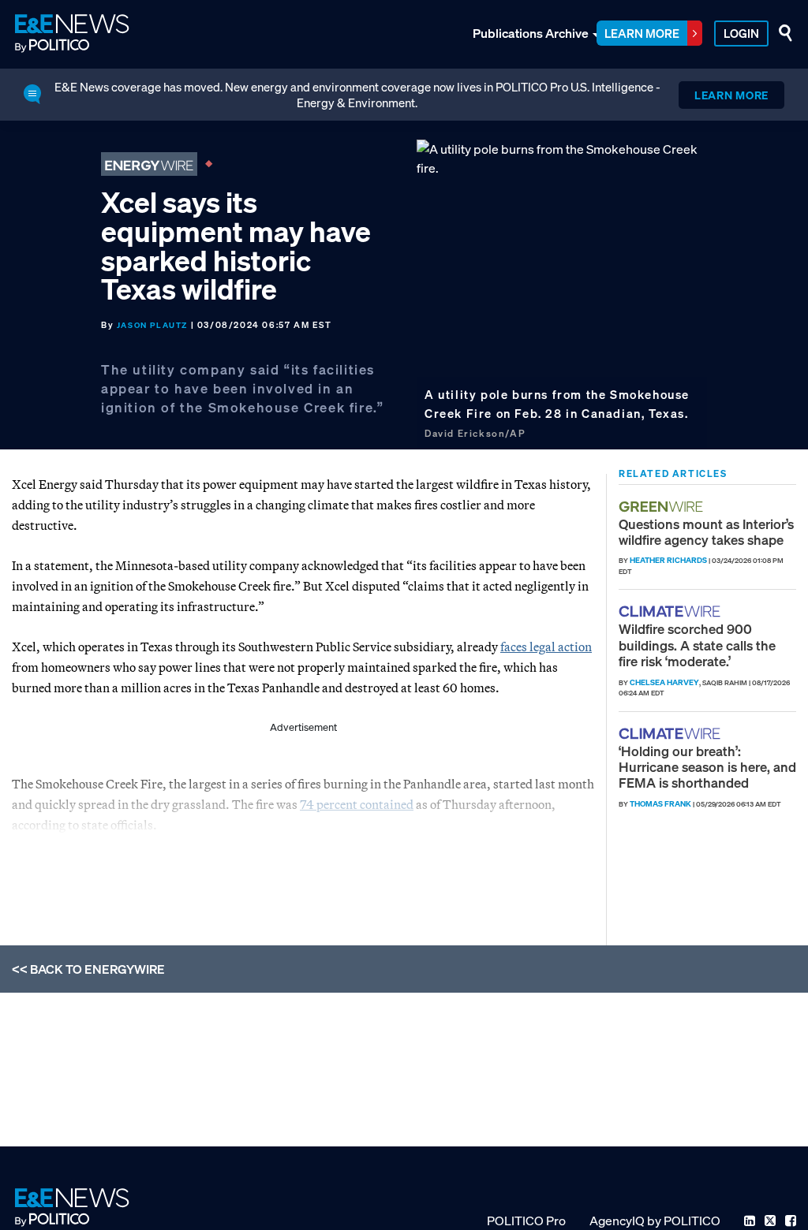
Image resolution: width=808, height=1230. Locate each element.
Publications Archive (531, 33)
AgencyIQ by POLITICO (654, 1220)
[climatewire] (671, 611)
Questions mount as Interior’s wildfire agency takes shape (706, 532)
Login (741, 33)
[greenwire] (663, 506)
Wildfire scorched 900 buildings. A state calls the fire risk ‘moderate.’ (697, 645)
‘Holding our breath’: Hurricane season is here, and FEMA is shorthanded (707, 767)
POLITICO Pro (526, 1220)
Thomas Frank (660, 804)
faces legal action (546, 646)
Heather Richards (668, 560)
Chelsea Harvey (664, 682)
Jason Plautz (152, 325)
